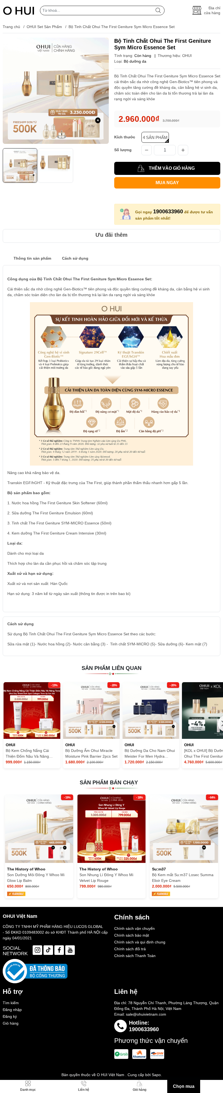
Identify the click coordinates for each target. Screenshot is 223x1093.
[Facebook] (59, 950)
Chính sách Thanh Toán (135, 956)
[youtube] (70, 950)
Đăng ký (10, 1016)
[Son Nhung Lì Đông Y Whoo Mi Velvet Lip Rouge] (111, 828)
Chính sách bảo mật (131, 935)
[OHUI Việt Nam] (19, 10)
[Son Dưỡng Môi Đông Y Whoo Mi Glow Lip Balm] (39, 828)
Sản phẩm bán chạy (109, 782)
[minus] (146, 150)
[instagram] (37, 950)
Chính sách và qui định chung (139, 942)
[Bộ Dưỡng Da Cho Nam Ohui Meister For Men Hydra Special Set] (150, 710)
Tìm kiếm (11, 1003)
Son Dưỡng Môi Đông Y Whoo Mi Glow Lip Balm (35, 878)
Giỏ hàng (10, 1023)
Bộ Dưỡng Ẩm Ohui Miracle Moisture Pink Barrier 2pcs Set (91, 753)
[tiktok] (48, 950)
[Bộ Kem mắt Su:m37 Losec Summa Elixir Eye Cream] (184, 828)
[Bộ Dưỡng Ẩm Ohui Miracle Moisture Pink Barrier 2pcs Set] (91, 710)
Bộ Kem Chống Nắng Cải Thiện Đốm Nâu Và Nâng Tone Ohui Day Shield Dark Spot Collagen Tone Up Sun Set (29, 753)
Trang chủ (11, 27)
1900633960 (168, 211)
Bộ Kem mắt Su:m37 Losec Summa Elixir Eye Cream (182, 878)
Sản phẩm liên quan (111, 668)
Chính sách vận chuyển (134, 928)
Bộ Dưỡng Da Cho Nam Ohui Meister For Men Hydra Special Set (150, 753)
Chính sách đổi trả (130, 949)
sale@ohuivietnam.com (146, 1014)
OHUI (187, 55)
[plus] (183, 150)
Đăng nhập (12, 1009)
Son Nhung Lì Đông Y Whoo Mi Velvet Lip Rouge (106, 878)
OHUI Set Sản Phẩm (44, 27)
